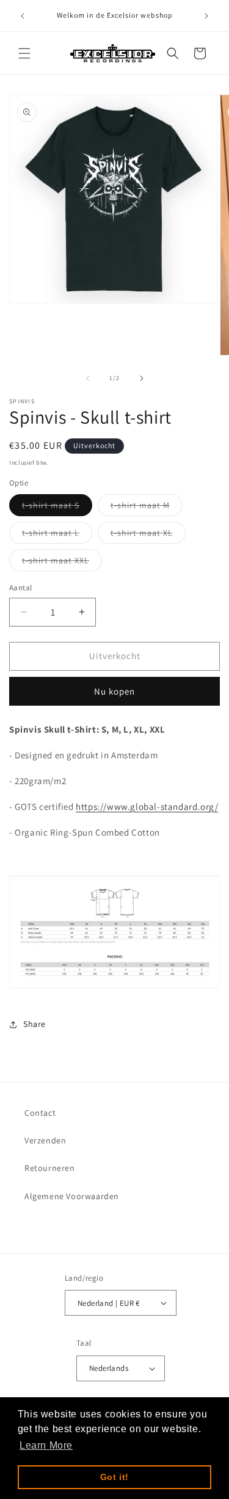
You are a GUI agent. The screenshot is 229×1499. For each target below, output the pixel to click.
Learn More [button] (46, 1445)
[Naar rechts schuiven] (141, 378)
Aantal (20, 587)
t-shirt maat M (147, 507)
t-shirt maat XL (148, 535)
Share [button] (34, 1023)
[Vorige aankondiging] (22, 15)
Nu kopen (114, 691)
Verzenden (45, 1140)
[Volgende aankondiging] (206, 15)
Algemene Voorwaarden (71, 1196)
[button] (24, 53)
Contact (40, 1112)
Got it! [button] (114, 1477)
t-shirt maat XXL (62, 562)
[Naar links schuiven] (88, 378)
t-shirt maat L (57, 535)
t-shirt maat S (57, 507)
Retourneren (49, 1167)
